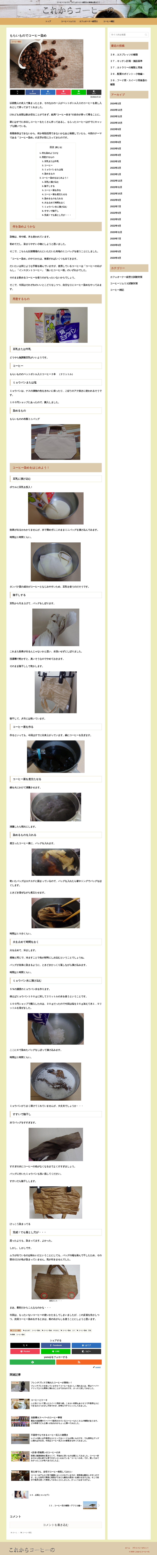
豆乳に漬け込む (51, 182)
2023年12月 (116, 110)
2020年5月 (115, 251)
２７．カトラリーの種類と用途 (126, 67)
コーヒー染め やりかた (51, 1330)
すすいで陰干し (51, 211)
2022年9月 (115, 200)
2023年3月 (115, 161)
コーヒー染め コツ (69, 1330)
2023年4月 (115, 155)
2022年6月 (115, 213)
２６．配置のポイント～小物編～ (127, 74)
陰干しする (49, 186)
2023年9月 (115, 129)
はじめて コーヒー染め (32, 1330)
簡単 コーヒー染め (18, 1334)
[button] (94, 92)
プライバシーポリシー (140, 1548)
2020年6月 (115, 245)
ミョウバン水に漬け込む (55, 207)
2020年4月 (115, 258)
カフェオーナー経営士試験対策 (126, 277)
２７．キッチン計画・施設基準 (126, 61)
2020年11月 (116, 232)
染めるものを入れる (53, 198)
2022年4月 (115, 226)
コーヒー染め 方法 (85, 1330)
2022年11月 (116, 187)
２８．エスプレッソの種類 (124, 54)
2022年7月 (115, 206)
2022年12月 (116, 181)
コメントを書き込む (56, 1524)
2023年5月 (115, 148)
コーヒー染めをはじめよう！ (55, 178)
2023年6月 (115, 142)
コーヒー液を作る (52, 190)
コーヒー (48, 165)
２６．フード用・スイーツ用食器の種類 (128, 82)
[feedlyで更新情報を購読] (32, 1362)
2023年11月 (116, 116)
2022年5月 (115, 219)
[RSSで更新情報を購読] (79, 1362)
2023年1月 (115, 174)
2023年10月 (116, 123)
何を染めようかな (50, 153)
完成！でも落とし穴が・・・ (57, 215)
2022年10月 (116, 193)
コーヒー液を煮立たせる (55, 194)
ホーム (127, 1548)
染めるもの (49, 174)
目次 (52, 147)
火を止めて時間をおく (54, 202)
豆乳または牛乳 (51, 161)
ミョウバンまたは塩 (53, 169)
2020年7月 (115, 238)
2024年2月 (115, 103)
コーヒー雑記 (16, 1330)
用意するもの (48, 157)
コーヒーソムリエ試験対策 (124, 283)
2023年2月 (115, 168)
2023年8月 (115, 136)
